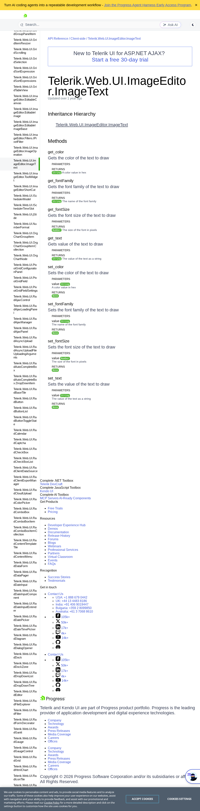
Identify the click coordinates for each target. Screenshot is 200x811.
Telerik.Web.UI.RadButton (25, 400)
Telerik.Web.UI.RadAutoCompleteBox (25, 367)
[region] (100, 799)
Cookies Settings (179, 799)
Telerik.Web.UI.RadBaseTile (25, 390)
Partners (54, 553)
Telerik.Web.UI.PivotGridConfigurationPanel (25, 268)
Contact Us (55, 594)
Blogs (52, 542)
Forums (53, 539)
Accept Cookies (142, 799)
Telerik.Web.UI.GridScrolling (25, 50)
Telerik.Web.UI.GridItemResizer (25, 41)
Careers (53, 738)
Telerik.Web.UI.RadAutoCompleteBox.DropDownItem (25, 379)
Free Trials (55, 508)
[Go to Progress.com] (52, 700)
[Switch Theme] (193, 25)
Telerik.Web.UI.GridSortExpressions (25, 79)
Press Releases (59, 730)
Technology (56, 723)
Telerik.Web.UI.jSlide (25, 216)
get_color (56, 152)
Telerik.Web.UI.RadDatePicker (25, 618)
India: (72, 604)
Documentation (58, 532)
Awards (53, 727)
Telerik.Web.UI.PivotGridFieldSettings (25, 288)
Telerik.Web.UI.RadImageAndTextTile (25, 786)
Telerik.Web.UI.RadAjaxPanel (25, 329)
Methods (57, 141)
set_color (56, 267)
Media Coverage (59, 734)
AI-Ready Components (75, 498)
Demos (53, 528)
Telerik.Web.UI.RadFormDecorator (25, 721)
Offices (52, 741)
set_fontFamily (60, 304)
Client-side (78, 38)
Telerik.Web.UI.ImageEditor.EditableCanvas (25, 99)
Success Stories (59, 577)
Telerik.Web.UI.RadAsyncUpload (25, 339)
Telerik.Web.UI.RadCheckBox (25, 450)
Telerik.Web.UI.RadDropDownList (25, 674)
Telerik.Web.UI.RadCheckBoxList (25, 459)
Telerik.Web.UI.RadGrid (25, 758)
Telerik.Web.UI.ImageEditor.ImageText (24, 164)
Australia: (74, 611)
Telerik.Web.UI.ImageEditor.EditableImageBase (25, 125)
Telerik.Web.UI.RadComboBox (25, 510)
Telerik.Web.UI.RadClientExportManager (25, 480)
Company (54, 720)
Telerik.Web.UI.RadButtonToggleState (25, 420)
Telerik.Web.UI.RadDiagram (25, 636)
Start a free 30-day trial (120, 60)
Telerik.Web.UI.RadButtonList (25, 409)
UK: (71, 601)
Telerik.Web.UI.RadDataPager (25, 573)
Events (52, 560)
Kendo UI (46, 491)
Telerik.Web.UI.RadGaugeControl (25, 749)
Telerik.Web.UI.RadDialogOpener (25, 646)
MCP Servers (49, 498)
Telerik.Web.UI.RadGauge (25, 740)
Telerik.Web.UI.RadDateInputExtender (25, 607)
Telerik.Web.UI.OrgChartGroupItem (25, 234)
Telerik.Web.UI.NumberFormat (25, 225)
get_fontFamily (60, 181)
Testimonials (56, 580)
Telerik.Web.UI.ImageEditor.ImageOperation (25, 151)
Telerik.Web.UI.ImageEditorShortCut (25, 188)
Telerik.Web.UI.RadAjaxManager (25, 320)
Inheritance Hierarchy (72, 114)
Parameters (61, 164)
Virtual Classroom (60, 556)
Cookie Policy (52, 802)
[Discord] (58, 647)
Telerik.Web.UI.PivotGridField (25, 279)
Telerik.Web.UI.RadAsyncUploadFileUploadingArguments (25, 352)
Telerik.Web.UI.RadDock (25, 655)
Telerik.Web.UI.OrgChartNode (25, 257)
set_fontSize (58, 341)
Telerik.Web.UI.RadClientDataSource (25, 469)
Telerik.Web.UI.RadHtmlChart (25, 768)
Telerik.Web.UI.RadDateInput (25, 583)
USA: (71, 597)
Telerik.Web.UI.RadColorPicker (25, 500)
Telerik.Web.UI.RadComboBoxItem (25, 519)
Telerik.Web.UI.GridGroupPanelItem (25, 32)
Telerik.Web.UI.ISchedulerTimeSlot (25, 206)
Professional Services (63, 549)
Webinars (54, 546)
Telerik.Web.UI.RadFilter (25, 711)
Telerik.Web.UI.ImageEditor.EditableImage (25, 112)
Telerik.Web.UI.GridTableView (25, 88)
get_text (55, 238)
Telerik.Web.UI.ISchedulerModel (25, 197)
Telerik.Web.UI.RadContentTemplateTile (25, 544)
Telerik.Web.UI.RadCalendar (25, 431)
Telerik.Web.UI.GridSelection (25, 60)
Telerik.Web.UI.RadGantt (25, 730)
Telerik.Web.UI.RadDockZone (25, 665)
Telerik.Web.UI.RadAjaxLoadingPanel (25, 309)
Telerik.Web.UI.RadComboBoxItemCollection (25, 531)
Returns (58, 169)
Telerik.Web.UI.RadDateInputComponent (25, 594)
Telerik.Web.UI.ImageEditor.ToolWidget (25, 177)
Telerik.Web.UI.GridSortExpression (25, 69)
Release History (59, 535)
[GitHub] (58, 643)
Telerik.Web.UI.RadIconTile (25, 777)
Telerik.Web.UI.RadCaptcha (25, 441)
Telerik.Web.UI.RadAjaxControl (25, 298)
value (60, 284)
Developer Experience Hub (67, 525)
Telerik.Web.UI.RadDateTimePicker (25, 627)
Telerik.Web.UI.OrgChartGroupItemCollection (25, 246)
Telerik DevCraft (51, 484)
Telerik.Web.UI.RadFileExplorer (25, 702)
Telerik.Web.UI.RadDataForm (25, 564)
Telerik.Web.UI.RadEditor (25, 693)
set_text (55, 378)
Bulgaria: (74, 608)
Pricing (53, 512)
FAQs (52, 563)
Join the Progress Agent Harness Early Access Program (147, 5)
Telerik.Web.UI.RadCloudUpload (25, 491)
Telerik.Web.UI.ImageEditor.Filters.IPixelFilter (25, 138)
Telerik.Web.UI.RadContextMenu (25, 554)
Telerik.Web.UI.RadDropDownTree (25, 683)
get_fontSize (59, 209)
